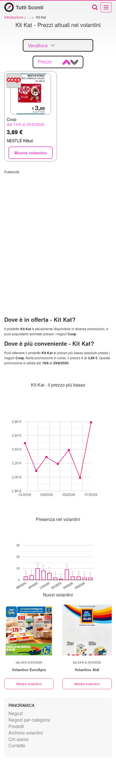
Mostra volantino (29, 683)
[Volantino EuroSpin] (29, 630)
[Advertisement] (58, 232)
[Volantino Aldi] (87, 630)
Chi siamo (18, 739)
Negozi (15, 713)
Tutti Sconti (29, 7)
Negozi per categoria (29, 720)
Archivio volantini (25, 732)
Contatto (16, 745)
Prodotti (16, 726)
